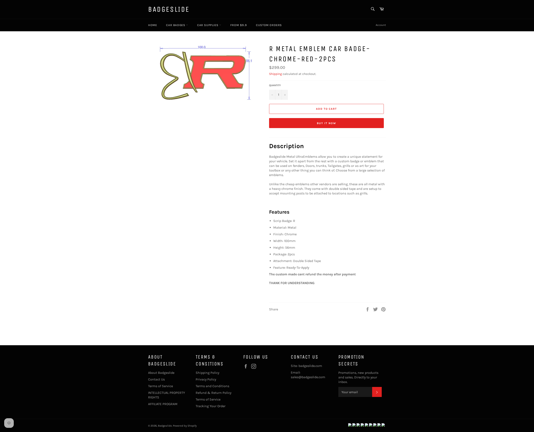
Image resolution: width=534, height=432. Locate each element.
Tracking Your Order (210, 406)
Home (152, 25)
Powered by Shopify (185, 425)
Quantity (275, 85)
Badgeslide (169, 9)
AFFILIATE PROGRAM (163, 404)
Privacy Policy (206, 379)
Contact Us (156, 379)
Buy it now (326, 123)
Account (381, 24)
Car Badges (176, 25)
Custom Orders (269, 25)
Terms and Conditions (212, 386)
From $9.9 (238, 25)
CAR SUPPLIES (208, 25)
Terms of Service (160, 386)
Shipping (275, 74)
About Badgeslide (161, 373)
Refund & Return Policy (213, 393)
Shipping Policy (207, 373)
